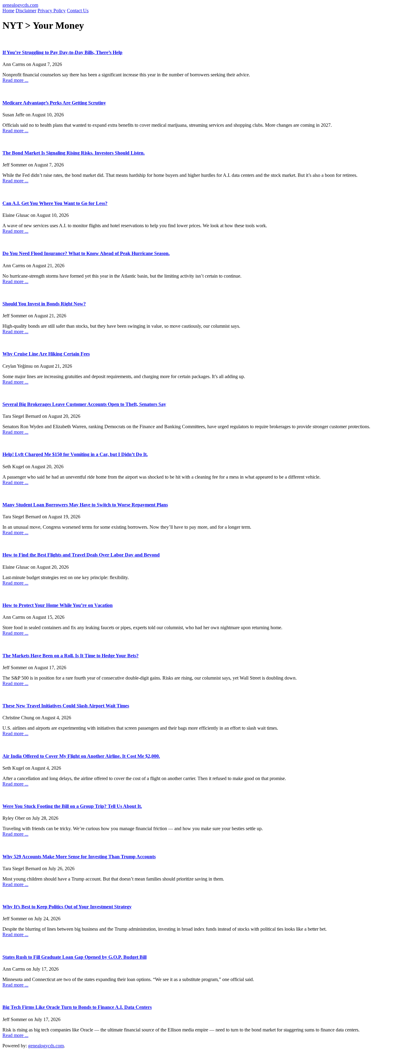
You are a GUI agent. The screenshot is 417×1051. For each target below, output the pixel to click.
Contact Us (78, 10)
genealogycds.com (20, 5)
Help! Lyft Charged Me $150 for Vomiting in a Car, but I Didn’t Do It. (75, 454)
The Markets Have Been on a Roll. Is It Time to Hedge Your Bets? (70, 655)
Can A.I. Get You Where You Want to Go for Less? (54, 203)
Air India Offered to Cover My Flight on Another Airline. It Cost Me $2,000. (81, 756)
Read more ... (15, 80)
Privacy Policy (52, 10)
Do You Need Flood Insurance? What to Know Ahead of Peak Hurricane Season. (86, 253)
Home (8, 10)
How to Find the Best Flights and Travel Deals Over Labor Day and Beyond (81, 554)
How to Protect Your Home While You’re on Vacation (57, 605)
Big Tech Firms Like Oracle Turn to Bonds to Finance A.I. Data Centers (77, 1007)
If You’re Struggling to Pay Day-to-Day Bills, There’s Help (62, 52)
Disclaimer (26, 10)
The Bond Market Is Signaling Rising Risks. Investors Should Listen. (73, 152)
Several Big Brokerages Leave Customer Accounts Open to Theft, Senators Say (84, 404)
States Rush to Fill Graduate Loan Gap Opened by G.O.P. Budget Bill (74, 957)
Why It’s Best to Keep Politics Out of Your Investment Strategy (67, 906)
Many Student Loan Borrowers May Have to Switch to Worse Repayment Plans (85, 504)
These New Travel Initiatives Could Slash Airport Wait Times (65, 705)
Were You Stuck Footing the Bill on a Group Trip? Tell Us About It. (72, 806)
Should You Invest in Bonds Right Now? (44, 303)
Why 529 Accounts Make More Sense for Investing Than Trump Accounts (79, 856)
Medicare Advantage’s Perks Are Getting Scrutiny (54, 102)
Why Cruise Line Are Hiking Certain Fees (46, 353)
